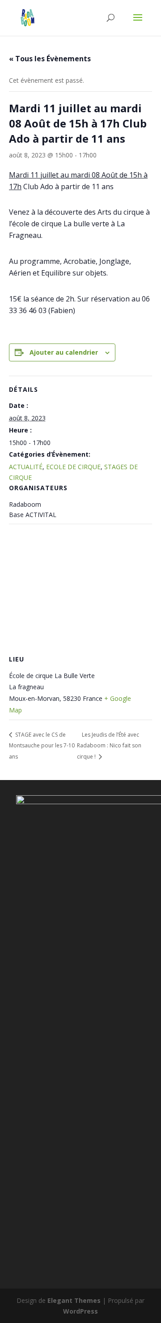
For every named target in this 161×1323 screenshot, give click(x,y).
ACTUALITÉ (25, 466)
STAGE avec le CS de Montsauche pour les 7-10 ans (42, 745)
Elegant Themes (74, 1300)
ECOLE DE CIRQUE (73, 466)
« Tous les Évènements (50, 59)
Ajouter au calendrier (64, 352)
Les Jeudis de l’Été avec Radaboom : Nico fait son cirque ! (109, 745)
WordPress (80, 1311)
